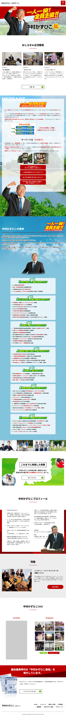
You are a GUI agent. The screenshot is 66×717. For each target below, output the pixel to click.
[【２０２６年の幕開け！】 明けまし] (49, 636)
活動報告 (39, 707)
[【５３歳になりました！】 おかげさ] (39, 636)
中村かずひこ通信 (48, 707)
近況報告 (60, 704)
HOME (35, 704)
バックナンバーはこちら (29, 691)
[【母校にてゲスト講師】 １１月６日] (49, 646)
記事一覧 (32, 87)
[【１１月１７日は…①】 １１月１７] (39, 646)
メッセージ (43, 704)
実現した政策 (51, 704)
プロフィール (59, 707)
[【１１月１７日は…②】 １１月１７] (59, 636)
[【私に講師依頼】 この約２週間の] (39, 626)
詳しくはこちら (32, 477)
